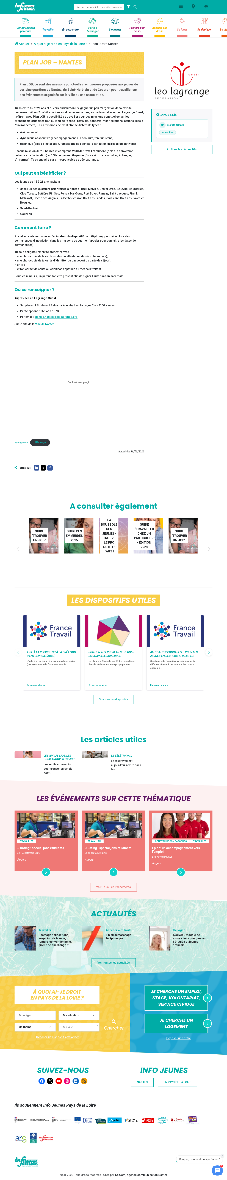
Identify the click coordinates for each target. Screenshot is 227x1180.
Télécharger (40, 442)
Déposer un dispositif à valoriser (57, 1037)
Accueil (23, 44)
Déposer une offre (178, 1038)
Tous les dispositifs (184, 149)
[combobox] (79, 1027)
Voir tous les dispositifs (113, 699)
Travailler (167, 132)
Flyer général (21, 442)
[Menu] (181, 6)
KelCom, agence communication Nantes (141, 1175)
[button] (17, 549)
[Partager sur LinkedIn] (36, 468)
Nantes (142, 1082)
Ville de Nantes (44, 324)
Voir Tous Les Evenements (113, 887)
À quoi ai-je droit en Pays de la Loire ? (60, 44)
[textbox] (80, 1027)
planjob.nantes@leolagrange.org (56, 316)
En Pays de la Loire (177, 1082)
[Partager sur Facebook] (50, 468)
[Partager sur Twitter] (43, 468)
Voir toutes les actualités (113, 962)
